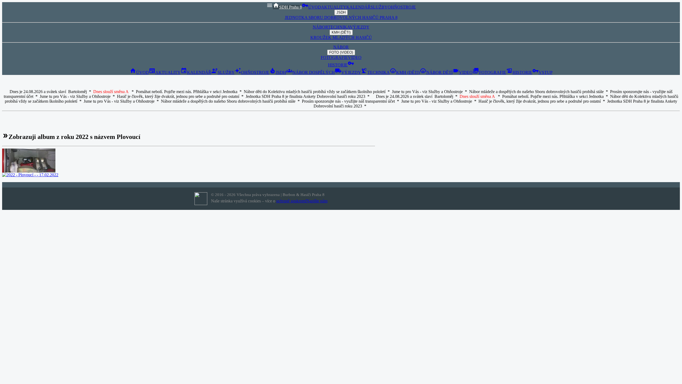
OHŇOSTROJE (402, 7)
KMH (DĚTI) (341, 32)
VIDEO (355, 57)
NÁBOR (320, 27)
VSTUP (542, 72)
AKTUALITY (333, 7)
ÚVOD (314, 7)
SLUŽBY (379, 7)
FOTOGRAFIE (334, 57)
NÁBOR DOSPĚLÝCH (310, 72)
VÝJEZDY (360, 27)
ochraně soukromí (291, 201)
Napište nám (316, 201)
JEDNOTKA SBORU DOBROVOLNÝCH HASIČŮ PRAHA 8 (341, 17)
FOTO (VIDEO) (341, 52)
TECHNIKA (339, 27)
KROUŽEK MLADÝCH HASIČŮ (341, 37)
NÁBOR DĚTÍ (436, 72)
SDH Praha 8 (287, 7)
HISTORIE (338, 65)
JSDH (341, 12)
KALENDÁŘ (358, 7)
